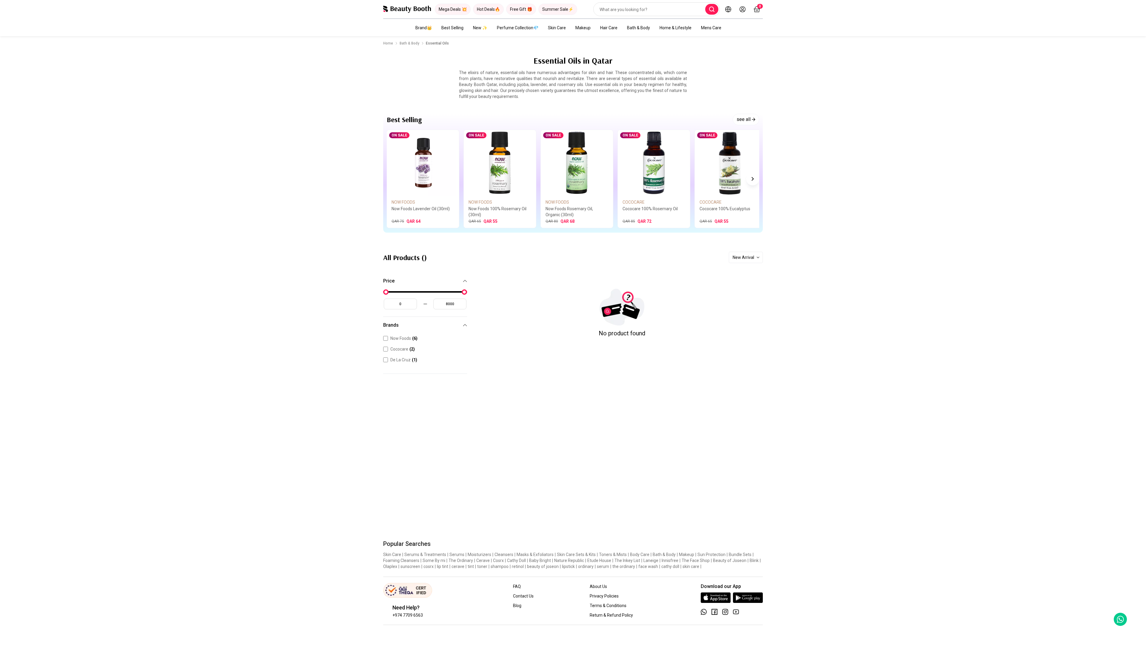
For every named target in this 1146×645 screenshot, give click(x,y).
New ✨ (480, 27)
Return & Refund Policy (611, 615)
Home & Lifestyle (675, 27)
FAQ (517, 586)
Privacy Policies (604, 596)
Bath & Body (638, 27)
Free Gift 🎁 (521, 9)
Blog (517, 605)
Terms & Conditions (608, 605)
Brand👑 (423, 27)
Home (388, 43)
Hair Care (608, 27)
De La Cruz (403, 359)
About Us (598, 586)
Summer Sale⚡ (557, 9)
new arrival (743, 257)
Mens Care (711, 27)
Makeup (583, 27)
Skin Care (557, 27)
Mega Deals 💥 (453, 9)
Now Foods (404, 338)
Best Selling (452, 27)
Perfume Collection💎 (517, 27)
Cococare (402, 349)
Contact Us (523, 596)
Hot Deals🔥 (488, 9)
